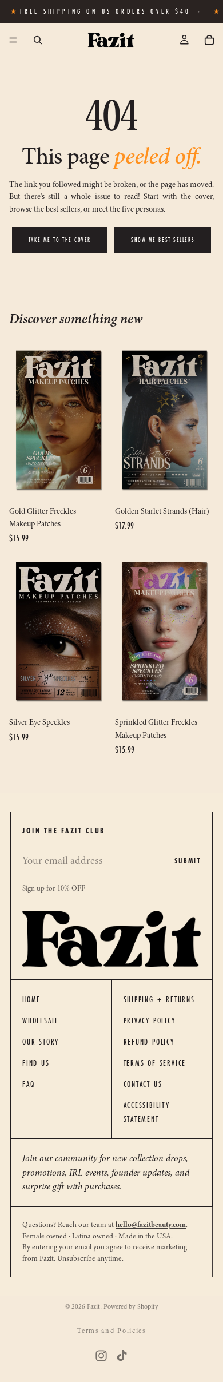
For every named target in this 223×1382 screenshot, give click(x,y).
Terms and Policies (111, 1330)
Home (31, 999)
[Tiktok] (122, 1356)
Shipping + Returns (159, 999)
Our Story (40, 1041)
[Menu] (13, 40)
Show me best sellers (162, 240)
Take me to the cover (60, 240)
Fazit (93, 1306)
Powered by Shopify (130, 1306)
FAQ (28, 1084)
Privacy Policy (150, 1020)
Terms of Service (155, 1063)
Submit (187, 860)
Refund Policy (149, 1041)
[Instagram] (101, 1356)
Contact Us (143, 1084)
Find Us (36, 1063)
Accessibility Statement (147, 1112)
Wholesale (40, 1020)
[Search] (37, 40)
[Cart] (209, 40)
